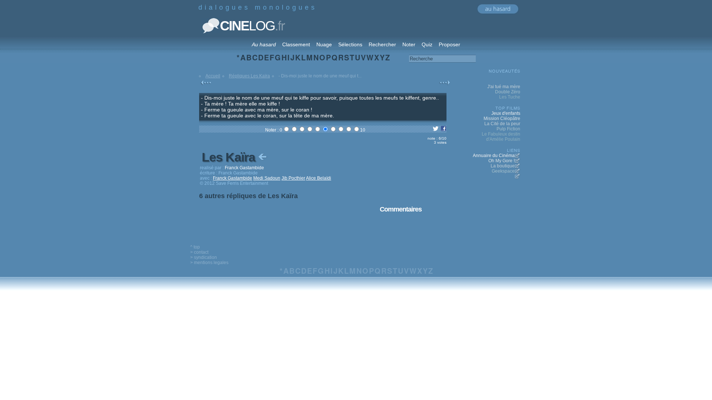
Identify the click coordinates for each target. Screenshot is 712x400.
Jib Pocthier (293, 178)
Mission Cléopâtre (502, 118)
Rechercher (382, 44)
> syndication (203, 257)
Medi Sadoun (266, 178)
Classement (296, 44)
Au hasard (264, 44)
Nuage (324, 44)
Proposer (449, 44)
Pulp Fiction (508, 128)
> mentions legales (209, 262)
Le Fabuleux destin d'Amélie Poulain (501, 136)
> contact (199, 252)
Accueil (212, 76)
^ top (195, 247)
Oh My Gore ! (501, 160)
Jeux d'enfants (505, 113)
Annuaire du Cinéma (494, 155)
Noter (408, 44)
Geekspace (503, 171)
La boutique (503, 166)
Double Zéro (507, 91)
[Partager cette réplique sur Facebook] (443, 130)
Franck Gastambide (232, 178)
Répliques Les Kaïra (249, 76)
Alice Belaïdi (318, 178)
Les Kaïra (230, 157)
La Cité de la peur (502, 123)
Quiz (427, 44)
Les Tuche (509, 97)
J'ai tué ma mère (503, 86)
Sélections (350, 44)
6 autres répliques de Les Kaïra (248, 196)
